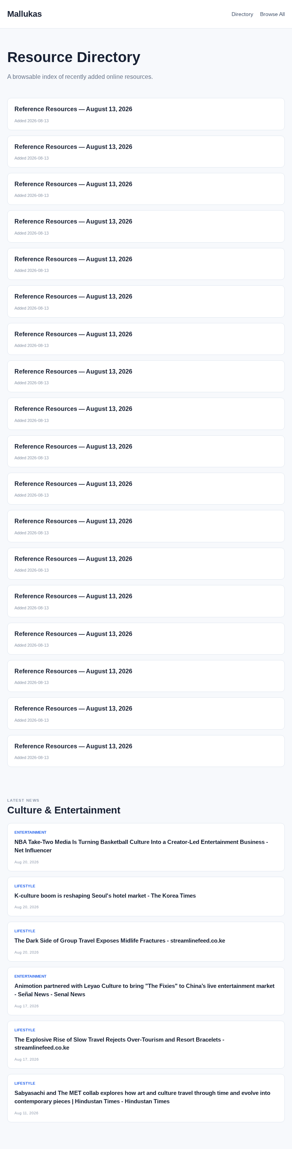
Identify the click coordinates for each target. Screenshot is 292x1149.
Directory (242, 14)
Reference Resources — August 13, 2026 (73, 109)
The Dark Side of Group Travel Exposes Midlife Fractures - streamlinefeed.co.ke (119, 940)
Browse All (272, 14)
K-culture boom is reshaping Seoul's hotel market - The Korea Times (105, 895)
